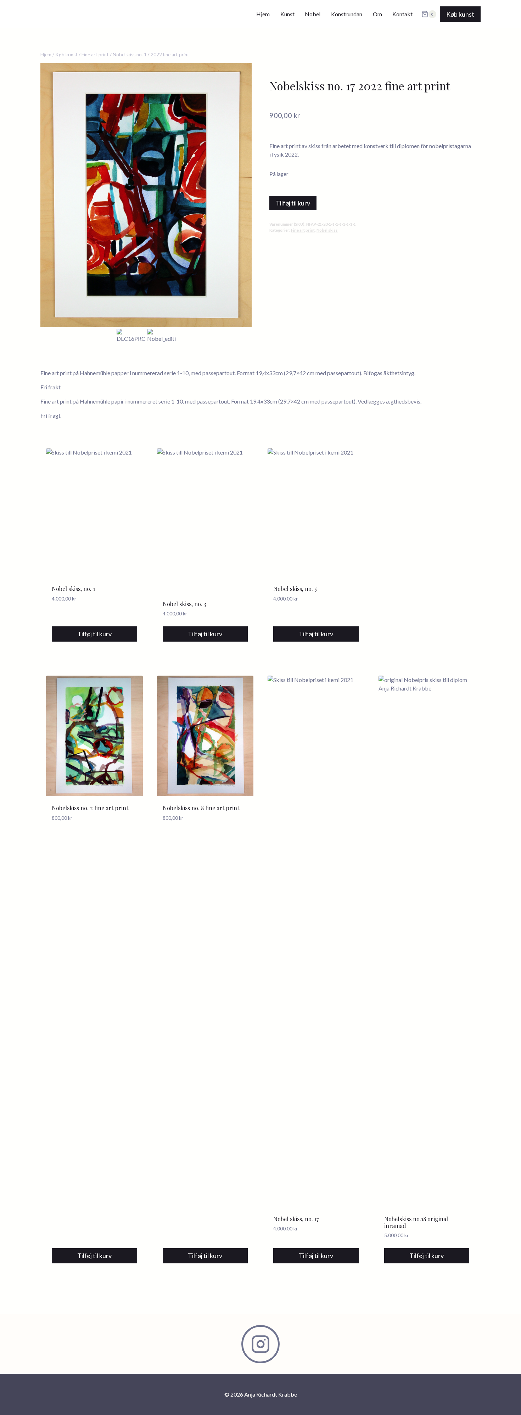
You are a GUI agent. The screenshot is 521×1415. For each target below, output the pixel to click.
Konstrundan (346, 14)
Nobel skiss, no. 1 (73, 588)
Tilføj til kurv (293, 203)
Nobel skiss (327, 230)
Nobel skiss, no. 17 (296, 1219)
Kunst (287, 14)
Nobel (312, 14)
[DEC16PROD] (146, 195)
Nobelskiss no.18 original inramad (416, 1222)
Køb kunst (460, 14)
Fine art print (303, 230)
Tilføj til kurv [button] (94, 634)
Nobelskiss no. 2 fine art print (90, 808)
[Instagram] (260, 1344)
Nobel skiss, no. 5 (295, 588)
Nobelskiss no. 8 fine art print (201, 808)
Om (377, 14)
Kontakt (402, 14)
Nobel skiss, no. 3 (184, 604)
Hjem (263, 14)
